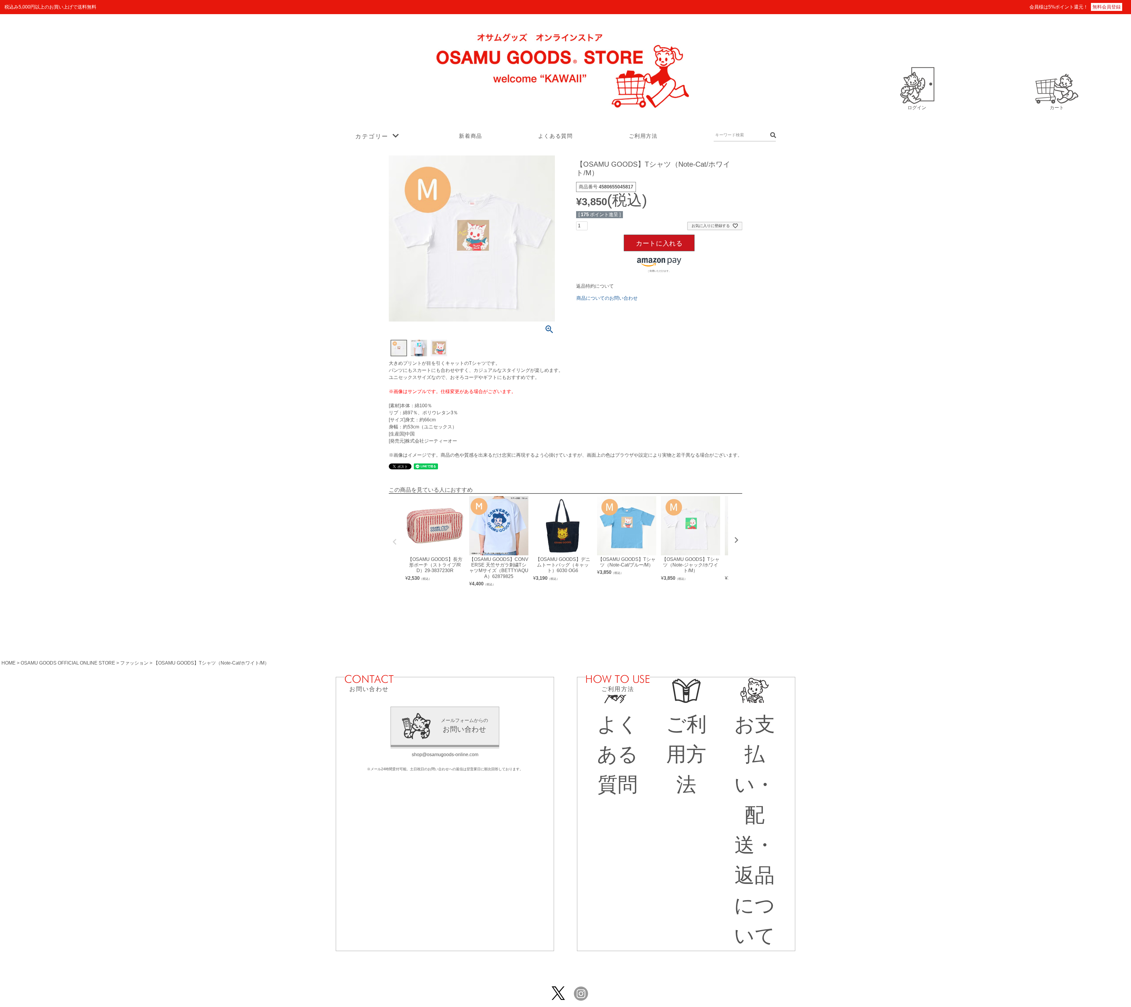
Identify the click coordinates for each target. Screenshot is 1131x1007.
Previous (395, 542)
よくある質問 (555, 136)
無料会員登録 (1106, 6)
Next (736, 540)
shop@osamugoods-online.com (445, 754)
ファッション (134, 662)
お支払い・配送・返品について (754, 830)
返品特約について (595, 286)
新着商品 (470, 136)
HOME (8, 662)
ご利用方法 (643, 136)
